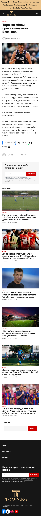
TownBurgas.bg (8, 5)
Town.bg (4, 2)
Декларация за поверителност (18, 180)
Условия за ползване (18, 481)
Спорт (4, 21)
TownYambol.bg (26, 8)
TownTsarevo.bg (19, 5)
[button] (3, 13)
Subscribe (31, 174)
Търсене (7, 422)
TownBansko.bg (15, 8)
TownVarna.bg (34, 2)
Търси (32, 428)
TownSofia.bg (12, 2)
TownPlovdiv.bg (23, 2)
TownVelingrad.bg (31, 5)
